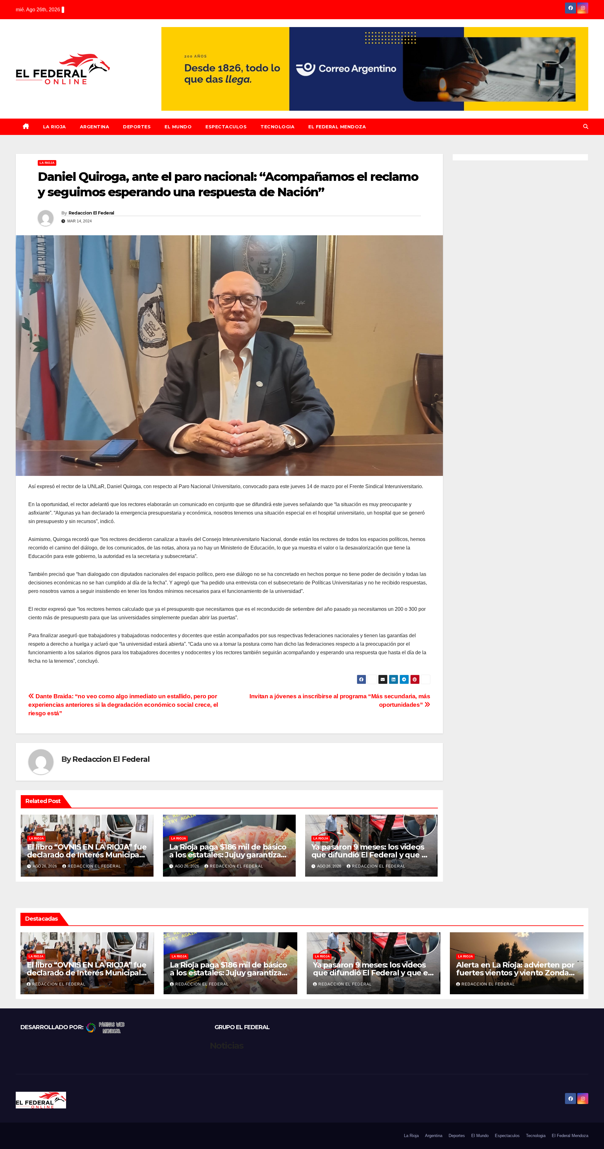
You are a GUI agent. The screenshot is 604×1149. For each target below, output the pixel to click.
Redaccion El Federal (91, 213)
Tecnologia (277, 127)
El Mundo (178, 127)
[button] (585, 126)
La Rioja (54, 127)
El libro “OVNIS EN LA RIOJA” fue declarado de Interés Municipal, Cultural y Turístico (87, 854)
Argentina (94, 127)
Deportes (137, 127)
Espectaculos (226, 127)
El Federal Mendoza (337, 127)
